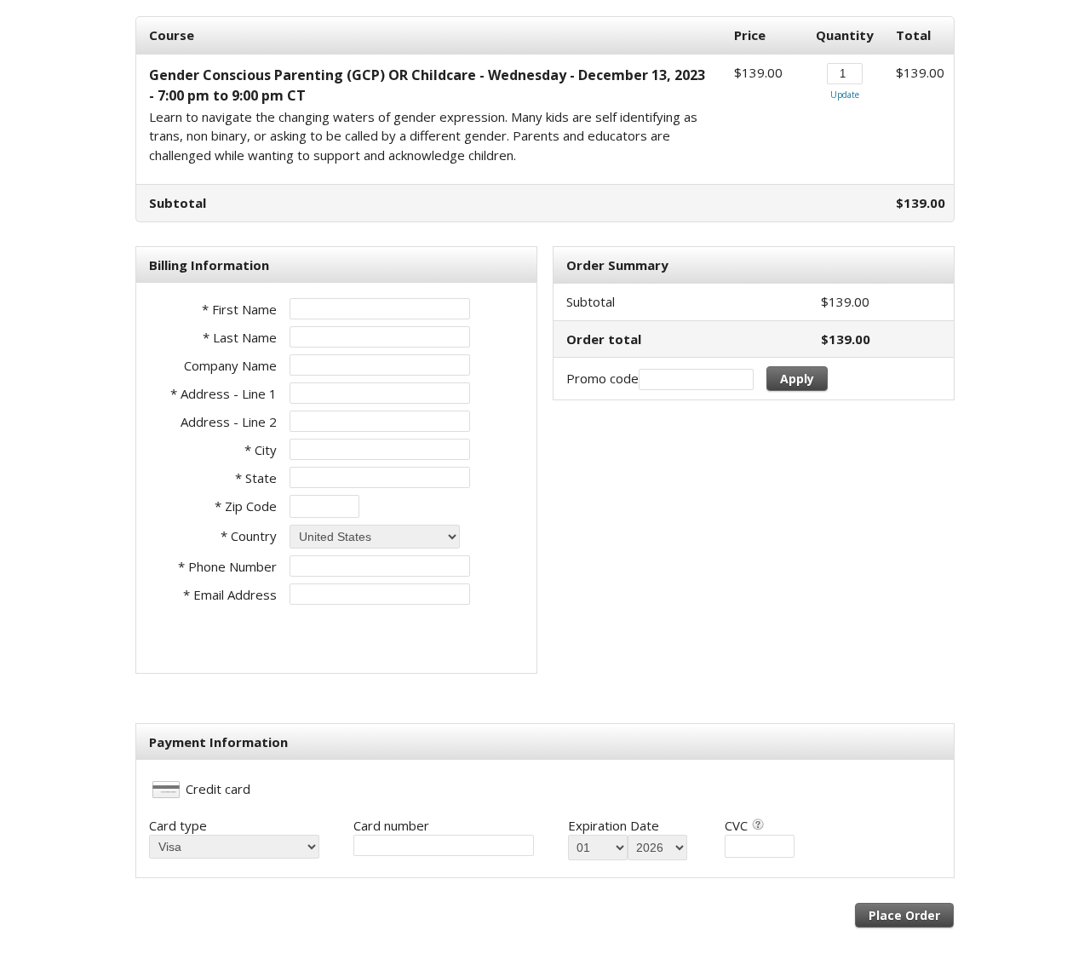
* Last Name (240, 337)
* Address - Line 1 (223, 393)
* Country (249, 535)
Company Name (230, 365)
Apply (797, 379)
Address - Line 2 (229, 421)
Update (844, 95)
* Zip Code (246, 505)
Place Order (904, 915)
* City (260, 449)
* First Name (239, 309)
